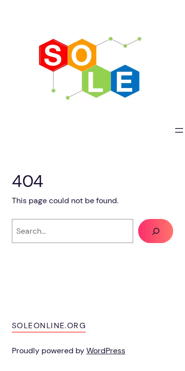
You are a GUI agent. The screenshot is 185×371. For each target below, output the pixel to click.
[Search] (155, 231)
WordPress (105, 350)
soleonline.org (49, 325)
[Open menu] (179, 130)
